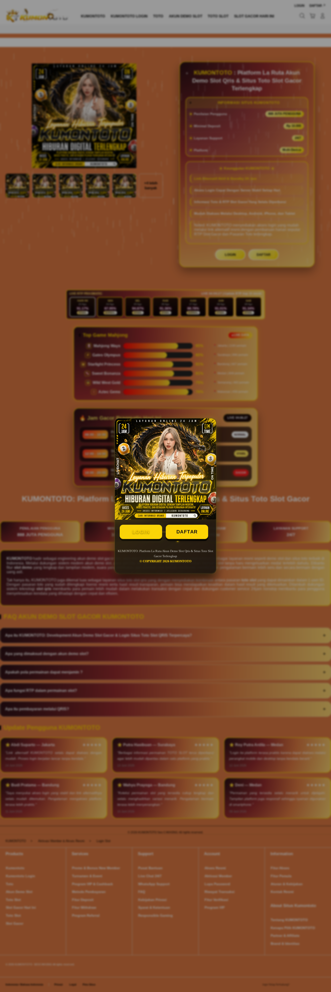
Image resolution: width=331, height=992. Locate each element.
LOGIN (141, 531)
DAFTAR (187, 531)
